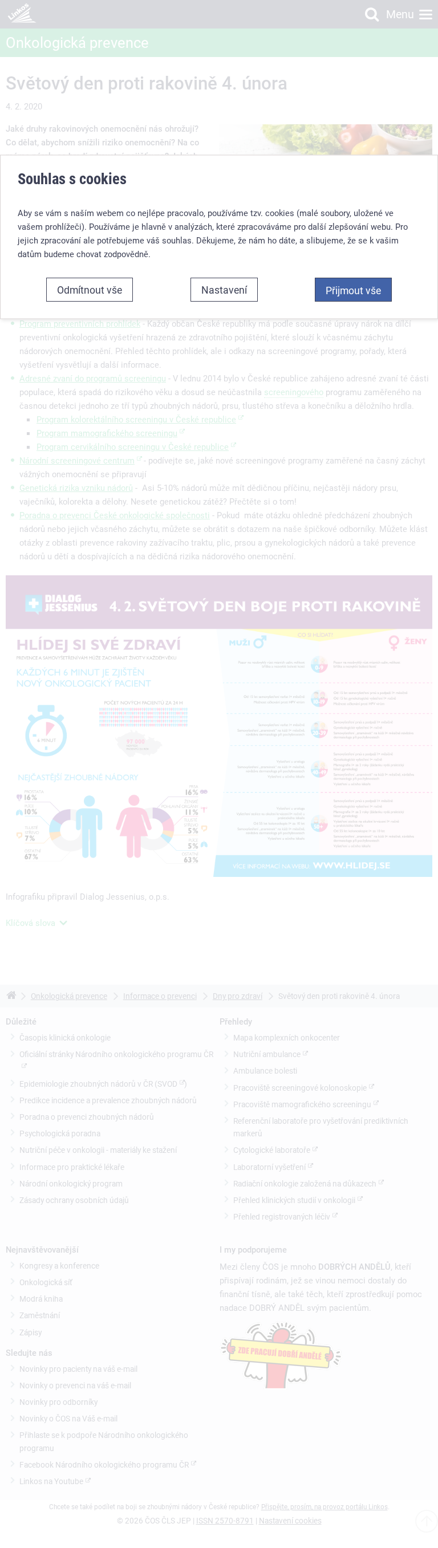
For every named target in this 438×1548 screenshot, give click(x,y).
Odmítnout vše (89, 289)
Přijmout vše (353, 289)
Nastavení (224, 289)
